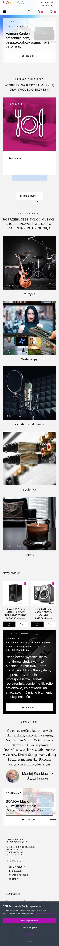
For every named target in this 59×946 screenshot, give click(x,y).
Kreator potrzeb (18, 875)
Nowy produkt (11, 573)
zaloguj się (47, 5)
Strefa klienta (17, 867)
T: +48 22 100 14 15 (15, 839)
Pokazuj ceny (46, 3)
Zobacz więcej (29, 56)
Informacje (15, 871)
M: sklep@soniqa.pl (17, 842)
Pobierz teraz (29, 819)
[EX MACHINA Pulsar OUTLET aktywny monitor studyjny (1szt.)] (15, 593)
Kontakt (13, 879)
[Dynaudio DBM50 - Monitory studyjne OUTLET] (43, 593)
